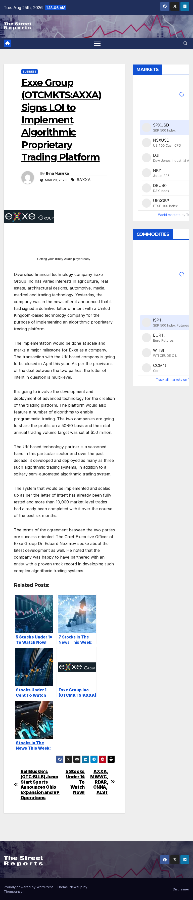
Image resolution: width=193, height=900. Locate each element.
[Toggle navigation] (97, 43)
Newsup (76, 887)
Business (29, 71)
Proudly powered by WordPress (29, 887)
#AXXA (84, 179)
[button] (185, 43)
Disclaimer (181, 889)
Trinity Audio (63, 259)
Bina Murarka (57, 173)
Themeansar (14, 891)
